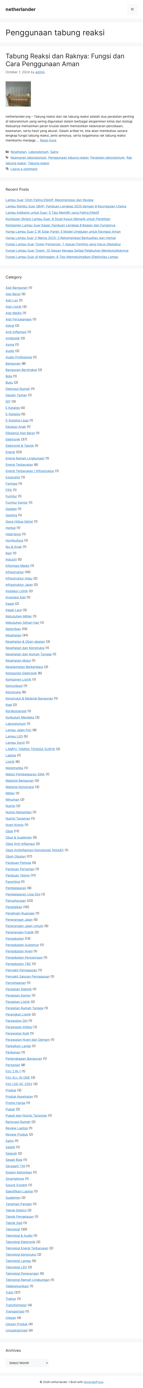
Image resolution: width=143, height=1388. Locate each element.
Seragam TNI (15, 1166)
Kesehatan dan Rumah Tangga (29, 654)
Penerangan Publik (20, 932)
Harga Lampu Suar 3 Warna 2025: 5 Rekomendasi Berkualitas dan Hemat (61, 238)
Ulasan (11, 1318)
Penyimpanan (16, 983)
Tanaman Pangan (19, 1204)
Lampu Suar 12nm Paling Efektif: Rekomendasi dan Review (50, 200)
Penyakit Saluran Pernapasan (28, 976)
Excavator (13, 477)
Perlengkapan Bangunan (24, 1059)
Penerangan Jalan (19, 919)
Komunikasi (14, 686)
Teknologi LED (16, 1267)
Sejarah (11, 1153)
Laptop (11, 755)
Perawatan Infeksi (19, 1027)
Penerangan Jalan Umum (24, 926)
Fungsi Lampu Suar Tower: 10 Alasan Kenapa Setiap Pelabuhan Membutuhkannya (67, 250)
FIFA (9, 490)
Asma (10, 344)
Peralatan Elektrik (19, 989)
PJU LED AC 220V (19, 1084)
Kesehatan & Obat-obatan (25, 641)
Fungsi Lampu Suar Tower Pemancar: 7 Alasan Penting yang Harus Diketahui (63, 244)
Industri (11, 559)
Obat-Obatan (16, 856)
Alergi (10, 325)
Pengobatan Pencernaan (24, 957)
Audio (10, 351)
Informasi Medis (17, 566)
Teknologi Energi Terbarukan (27, 1248)
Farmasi (12, 483)
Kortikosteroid (16, 711)
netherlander (21, 9)
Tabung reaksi (38, 163)
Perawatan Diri (17, 1021)
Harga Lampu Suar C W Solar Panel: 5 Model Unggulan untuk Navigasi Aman (63, 231)
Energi (10, 452)
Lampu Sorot (15, 743)
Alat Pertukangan (19, 319)
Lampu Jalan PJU (18, 730)
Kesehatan (18, 152)
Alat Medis (14, 313)
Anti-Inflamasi (16, 332)
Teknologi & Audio (19, 1235)
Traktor (11, 1299)
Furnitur (11, 496)
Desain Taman (16, 395)
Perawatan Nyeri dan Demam (28, 1040)
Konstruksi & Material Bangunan (29, 698)
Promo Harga (15, 1103)
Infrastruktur (15, 572)
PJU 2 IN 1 (13, 1071)
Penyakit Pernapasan (21, 970)
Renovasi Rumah (18, 1122)
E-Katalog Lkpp (17, 420)
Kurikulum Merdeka (20, 717)
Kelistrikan (13, 629)
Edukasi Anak (16, 427)
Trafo (9, 1292)
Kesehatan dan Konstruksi (25, 648)
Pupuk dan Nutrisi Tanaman (26, 1115)
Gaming (11, 515)
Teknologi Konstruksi (21, 1254)
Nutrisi (10, 806)
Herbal (11, 528)
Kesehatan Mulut (18, 660)
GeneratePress (94, 1382)
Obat (9, 831)
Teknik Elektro (16, 1210)
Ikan (9, 553)
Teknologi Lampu (18, 1261)
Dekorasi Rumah (18, 389)
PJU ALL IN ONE (18, 1077)
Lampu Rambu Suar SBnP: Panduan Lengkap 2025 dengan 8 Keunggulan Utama (66, 206)
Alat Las (12, 300)
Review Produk (17, 1134)
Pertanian (13, 1065)
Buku (9, 382)
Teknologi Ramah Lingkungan (28, 1280)
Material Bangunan (20, 780)
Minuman (12, 799)
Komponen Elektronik (21, 673)
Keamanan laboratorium (28, 157)
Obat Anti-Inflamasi (20, 844)
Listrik (10, 762)
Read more (48, 140)
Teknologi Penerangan (22, 1273)
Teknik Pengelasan (20, 1216)
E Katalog (13, 408)
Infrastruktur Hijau (19, 578)
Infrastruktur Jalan (19, 585)
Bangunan (13, 363)
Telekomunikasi (17, 1286)
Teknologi (13, 1229)
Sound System (16, 1185)
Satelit (10, 1147)
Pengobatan (15, 938)
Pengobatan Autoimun (22, 945)
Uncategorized (17, 1330)
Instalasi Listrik (17, 591)
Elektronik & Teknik (20, 446)
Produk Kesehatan (19, 1096)
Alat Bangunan (17, 288)
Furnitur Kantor (17, 502)
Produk (11, 1090)
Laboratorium (38, 152)
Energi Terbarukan (19, 465)
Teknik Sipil (14, 1223)
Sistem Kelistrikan (19, 1172)
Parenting (13, 882)
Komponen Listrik (18, 679)
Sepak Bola (14, 1160)
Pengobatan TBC (18, 964)
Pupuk (10, 1109)
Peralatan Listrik (18, 1002)
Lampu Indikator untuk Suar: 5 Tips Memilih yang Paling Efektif (52, 212)
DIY (8, 401)
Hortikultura (14, 540)
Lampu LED (14, 736)
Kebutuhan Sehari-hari (22, 622)
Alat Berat (13, 294)
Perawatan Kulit (17, 1033)
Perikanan (13, 1052)
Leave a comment (24, 169)
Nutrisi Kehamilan (19, 812)
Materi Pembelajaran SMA (25, 774)
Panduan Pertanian (20, 869)
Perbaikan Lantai (18, 1046)
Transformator (16, 1305)
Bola (9, 376)
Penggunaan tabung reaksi (68, 157)
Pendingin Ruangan (20, 913)
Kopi (9, 705)
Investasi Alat (16, 597)
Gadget (11, 509)
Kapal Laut (14, 610)
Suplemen (13, 1198)
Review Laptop (17, 1128)
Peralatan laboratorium (107, 157)
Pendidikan (14, 907)
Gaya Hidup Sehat (19, 521)
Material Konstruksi (20, 787)
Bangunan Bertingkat (21, 370)
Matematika (14, 768)
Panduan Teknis (18, 875)
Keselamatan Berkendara (24, 667)
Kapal (10, 604)
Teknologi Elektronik (20, 1242)
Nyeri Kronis (15, 825)
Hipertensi (13, 534)
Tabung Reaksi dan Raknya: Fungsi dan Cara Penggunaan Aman (65, 60)
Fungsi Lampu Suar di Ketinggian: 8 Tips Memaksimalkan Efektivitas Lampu (62, 257)
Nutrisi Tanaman (18, 818)
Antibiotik (13, 338)
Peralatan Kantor (18, 995)
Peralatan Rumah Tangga (24, 1008)
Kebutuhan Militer (19, 616)
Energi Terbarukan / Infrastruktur (30, 471)
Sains (54, 152)
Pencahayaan (16, 901)
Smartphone (15, 1179)
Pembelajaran (16, 888)
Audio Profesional (19, 357)
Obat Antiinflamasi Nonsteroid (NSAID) (35, 850)
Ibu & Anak (14, 547)
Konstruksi (13, 692)
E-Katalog (13, 414)
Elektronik (13, 439)
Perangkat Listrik (18, 1014)
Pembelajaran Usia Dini (23, 894)
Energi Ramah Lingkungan (25, 458)
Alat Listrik (13, 307)
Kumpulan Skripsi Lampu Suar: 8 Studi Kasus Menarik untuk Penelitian (58, 219)
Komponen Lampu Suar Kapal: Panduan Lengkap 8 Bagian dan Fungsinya (60, 225)
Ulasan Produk (17, 1324)
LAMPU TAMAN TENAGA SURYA (30, 749)
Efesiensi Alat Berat (20, 433)
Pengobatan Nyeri (19, 951)
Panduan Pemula (18, 863)
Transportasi (15, 1311)
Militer (10, 793)
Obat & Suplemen (19, 837)
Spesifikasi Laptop (19, 1191)
